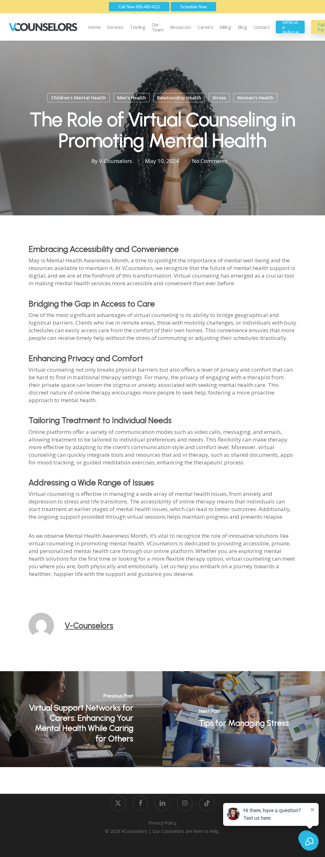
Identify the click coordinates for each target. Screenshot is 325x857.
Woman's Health (255, 98)
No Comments (210, 161)
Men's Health (131, 98)
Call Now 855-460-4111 (139, 6)
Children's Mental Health (78, 98)
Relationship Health (179, 98)
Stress (219, 98)
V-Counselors (115, 161)
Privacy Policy (162, 823)
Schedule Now (193, 6)
